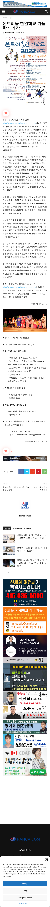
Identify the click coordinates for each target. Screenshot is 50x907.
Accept (25, 883)
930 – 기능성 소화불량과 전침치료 (36, 488)
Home (5, 18)
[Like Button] (6, 113)
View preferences (25, 898)
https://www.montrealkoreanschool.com (19, 123)
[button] (46, 859)
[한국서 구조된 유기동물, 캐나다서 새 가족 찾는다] (9, 550)
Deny (25, 891)
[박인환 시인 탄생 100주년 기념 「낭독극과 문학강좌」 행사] (9, 538)
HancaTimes (9, 32)
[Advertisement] (25, 799)
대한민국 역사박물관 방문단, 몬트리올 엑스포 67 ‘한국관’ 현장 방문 (32, 563)
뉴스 (11, 18)
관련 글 (7, 529)
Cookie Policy (22, 903)
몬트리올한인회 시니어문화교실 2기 (13, 488)
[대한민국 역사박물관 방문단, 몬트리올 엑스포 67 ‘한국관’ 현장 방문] (9, 563)
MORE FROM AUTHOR (22, 529)
